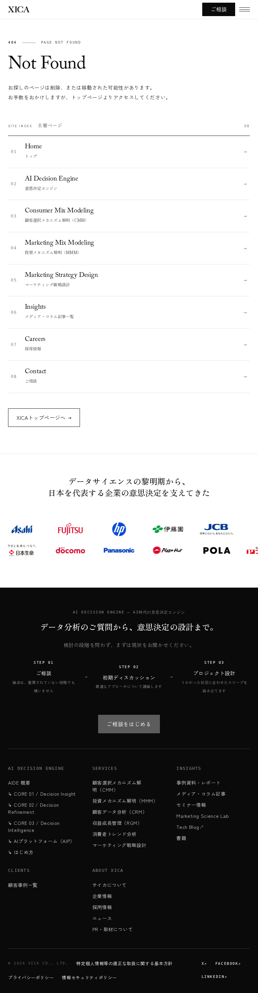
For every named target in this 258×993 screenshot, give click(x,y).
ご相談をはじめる (128, 724)
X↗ (204, 963)
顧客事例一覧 (23, 885)
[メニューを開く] (244, 9)
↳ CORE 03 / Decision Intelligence (34, 826)
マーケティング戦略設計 (119, 845)
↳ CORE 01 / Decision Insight (42, 793)
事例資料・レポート (198, 782)
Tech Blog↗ (190, 827)
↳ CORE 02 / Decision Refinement (33, 808)
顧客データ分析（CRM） (119, 811)
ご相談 (219, 9)
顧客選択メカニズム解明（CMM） (116, 786)
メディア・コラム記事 (200, 793)
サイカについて (109, 885)
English (23, 207)
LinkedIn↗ (214, 977)
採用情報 (102, 907)
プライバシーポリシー (31, 977)
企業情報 (102, 896)
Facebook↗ (228, 963)
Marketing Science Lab (202, 815)
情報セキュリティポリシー (89, 977)
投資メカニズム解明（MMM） (125, 800)
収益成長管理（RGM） (117, 823)
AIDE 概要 (19, 782)
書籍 (181, 838)
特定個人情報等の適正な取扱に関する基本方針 (124, 963)
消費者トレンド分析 (114, 834)
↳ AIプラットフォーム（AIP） (41, 841)
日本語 (50, 207)
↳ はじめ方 (21, 852)
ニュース (102, 918)
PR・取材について (112, 929)
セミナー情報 (191, 804)
